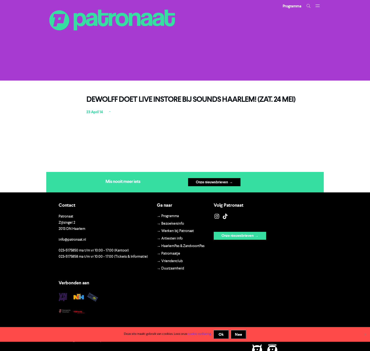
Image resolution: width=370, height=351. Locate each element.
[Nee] (365, 334)
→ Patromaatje (168, 253)
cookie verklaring (199, 334)
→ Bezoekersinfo (170, 223)
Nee (238, 334)
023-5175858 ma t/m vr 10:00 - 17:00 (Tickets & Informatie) (103, 256)
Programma (292, 5)
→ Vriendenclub (169, 260)
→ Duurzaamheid (170, 268)
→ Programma (168, 215)
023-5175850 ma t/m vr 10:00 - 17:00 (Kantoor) (94, 250)
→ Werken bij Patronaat (175, 230)
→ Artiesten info (170, 238)
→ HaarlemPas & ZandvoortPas (180, 245)
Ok (221, 334)
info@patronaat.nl (72, 239)
